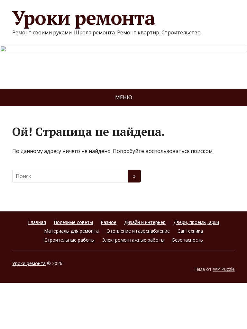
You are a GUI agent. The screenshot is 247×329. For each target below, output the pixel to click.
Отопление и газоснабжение (138, 231)
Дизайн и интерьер (145, 222)
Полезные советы (73, 222)
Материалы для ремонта (71, 231)
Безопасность (187, 240)
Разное (108, 222)
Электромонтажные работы (133, 240)
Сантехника (190, 231)
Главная (37, 222)
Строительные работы (69, 240)
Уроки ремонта (83, 18)
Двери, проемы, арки (196, 222)
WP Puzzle (224, 269)
